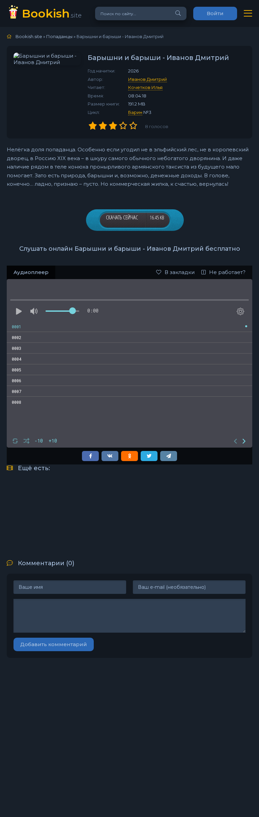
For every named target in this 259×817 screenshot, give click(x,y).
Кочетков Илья (145, 87)
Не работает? (227, 272)
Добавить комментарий (53, 644)
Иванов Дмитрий (147, 79)
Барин (135, 112)
